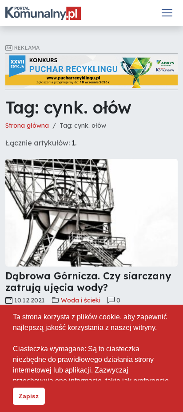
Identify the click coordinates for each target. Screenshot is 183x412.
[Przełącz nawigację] (167, 13)
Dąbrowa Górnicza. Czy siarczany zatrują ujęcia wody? (88, 281)
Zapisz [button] (29, 396)
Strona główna (27, 125)
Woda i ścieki (80, 300)
